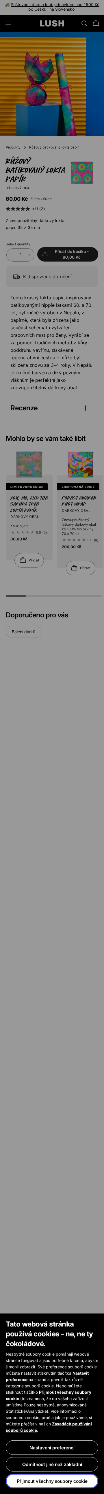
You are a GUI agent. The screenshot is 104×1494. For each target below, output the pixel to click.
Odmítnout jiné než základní (52, 1464)
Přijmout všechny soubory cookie (52, 1481)
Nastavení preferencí (52, 1447)
